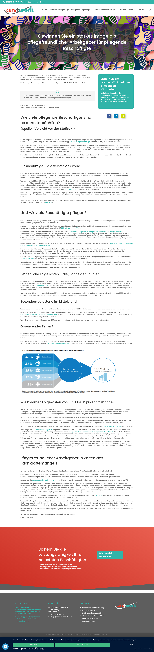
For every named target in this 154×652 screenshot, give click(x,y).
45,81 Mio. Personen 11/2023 (71, 228)
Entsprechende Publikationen (43, 480)
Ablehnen (33, 645)
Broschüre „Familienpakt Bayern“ (59, 343)
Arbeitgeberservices (89, 610)
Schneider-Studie (41, 285)
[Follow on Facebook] (109, 116)
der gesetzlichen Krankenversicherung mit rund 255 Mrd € (91, 432)
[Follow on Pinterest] (123, 116)
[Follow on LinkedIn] (116, 116)
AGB (70, 634)
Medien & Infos (126, 10)
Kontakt (140, 10)
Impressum (137, 648)
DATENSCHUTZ (62, 634)
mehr (131, 645)
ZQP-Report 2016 (27, 259)
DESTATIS (48, 202)
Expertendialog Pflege (59, 10)
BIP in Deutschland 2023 (112, 426)
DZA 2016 (98, 495)
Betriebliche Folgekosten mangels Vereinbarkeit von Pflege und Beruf (95, 232)
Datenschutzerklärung (146, 648)
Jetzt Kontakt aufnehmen (106, 555)
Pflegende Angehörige (80, 10)
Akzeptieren (82, 645)
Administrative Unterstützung (93, 608)
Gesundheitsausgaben (44, 430)
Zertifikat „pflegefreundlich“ (92, 613)
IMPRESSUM (50, 634)
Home (44, 10)
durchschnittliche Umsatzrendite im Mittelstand (38, 314)
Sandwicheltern (71, 189)
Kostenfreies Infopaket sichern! (116, 105)
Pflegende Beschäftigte (105, 10)
